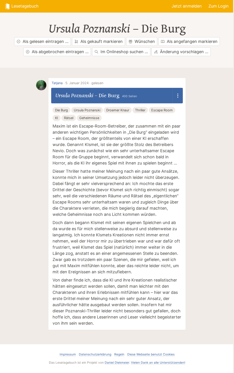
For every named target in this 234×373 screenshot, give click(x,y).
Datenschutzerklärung (95, 354)
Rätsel (68, 118)
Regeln (119, 354)
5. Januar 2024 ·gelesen (84, 83)
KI (56, 118)
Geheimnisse (89, 118)
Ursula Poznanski (89, 29)
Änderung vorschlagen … (184, 51)
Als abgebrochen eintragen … (60, 51)
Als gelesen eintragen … (46, 41)
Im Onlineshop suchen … (124, 51)
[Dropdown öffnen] (178, 95)
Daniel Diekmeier (117, 362)
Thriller (140, 110)
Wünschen (145, 41)
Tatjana (57, 83)
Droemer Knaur (117, 110)
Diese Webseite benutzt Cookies (151, 354)
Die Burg (163, 29)
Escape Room (162, 110)
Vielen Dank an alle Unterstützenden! (158, 362)
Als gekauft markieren (101, 41)
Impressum (68, 354)
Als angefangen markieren (192, 41)
